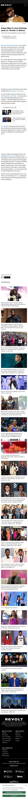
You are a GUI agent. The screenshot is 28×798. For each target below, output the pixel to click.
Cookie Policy (14, 789)
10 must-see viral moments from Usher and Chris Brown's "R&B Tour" (13, 711)
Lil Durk (15, 169)
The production (5, 126)
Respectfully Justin (8, 96)
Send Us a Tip (19, 736)
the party (22, 67)
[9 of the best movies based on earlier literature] (14, 659)
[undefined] (6, 112)
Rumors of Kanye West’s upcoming (12, 45)
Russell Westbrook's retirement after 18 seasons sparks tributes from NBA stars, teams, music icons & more (12, 690)
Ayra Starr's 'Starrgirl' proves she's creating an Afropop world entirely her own (13, 627)
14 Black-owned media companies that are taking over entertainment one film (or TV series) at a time (13, 478)
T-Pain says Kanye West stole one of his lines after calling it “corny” (19, 119)
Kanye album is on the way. (17, 91)
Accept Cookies (14, 795)
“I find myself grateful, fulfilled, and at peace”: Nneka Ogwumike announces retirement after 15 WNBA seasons (11, 435)
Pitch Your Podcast (6, 738)
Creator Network (6, 740)
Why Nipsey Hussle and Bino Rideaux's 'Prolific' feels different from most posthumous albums (12, 648)
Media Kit (18, 738)
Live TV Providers (6, 736)
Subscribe (4, 749)
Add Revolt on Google (10, 37)
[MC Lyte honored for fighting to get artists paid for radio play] (14, 382)
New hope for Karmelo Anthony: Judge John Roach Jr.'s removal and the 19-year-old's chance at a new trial (13, 349)
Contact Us (5, 751)
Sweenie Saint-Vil (7, 36)
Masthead (18, 735)
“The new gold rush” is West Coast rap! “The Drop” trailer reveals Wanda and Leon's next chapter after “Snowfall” (12, 522)
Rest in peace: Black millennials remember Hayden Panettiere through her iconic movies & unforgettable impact (13, 587)
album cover (17, 175)
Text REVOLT (5, 753)
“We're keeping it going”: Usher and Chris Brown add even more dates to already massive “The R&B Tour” (12, 565)
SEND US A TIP (14, 765)
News (2, 25)
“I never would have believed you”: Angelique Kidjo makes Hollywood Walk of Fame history (12, 456)
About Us (18, 733)
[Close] (25, 785)
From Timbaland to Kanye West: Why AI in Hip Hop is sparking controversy (18, 112)
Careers (17, 740)
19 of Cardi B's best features (9, 607)
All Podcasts (5, 735)
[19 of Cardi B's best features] (14, 599)
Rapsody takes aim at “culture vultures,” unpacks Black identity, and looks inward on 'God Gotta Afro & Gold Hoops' (13, 304)
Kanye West (7, 277)
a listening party (10, 156)
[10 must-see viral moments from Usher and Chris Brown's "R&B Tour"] (14, 701)
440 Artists (5, 742)
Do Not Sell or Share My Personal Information (14, 792)
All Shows (4, 733)
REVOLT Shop (5, 755)
